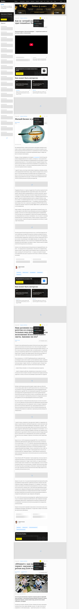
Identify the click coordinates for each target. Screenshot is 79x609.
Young (55, 1)
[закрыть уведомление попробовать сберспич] (42, 21)
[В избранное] (29, 57)
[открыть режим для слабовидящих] (40, 18)
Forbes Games (22, 1)
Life (44, 1)
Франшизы (32, 1)
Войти (61, 1)
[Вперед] (49, 59)
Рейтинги (27, 1)
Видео (41, 1)
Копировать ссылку (43, 27)
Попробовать (36, 25)
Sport (51, 1)
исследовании (36, 153)
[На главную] (3, 1)
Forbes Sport (18, 90)
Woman (48, 1)
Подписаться (19, 73)
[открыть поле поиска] (65, 1)
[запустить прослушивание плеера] (42, 18)
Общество (34, 90)
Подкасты (37, 1)
